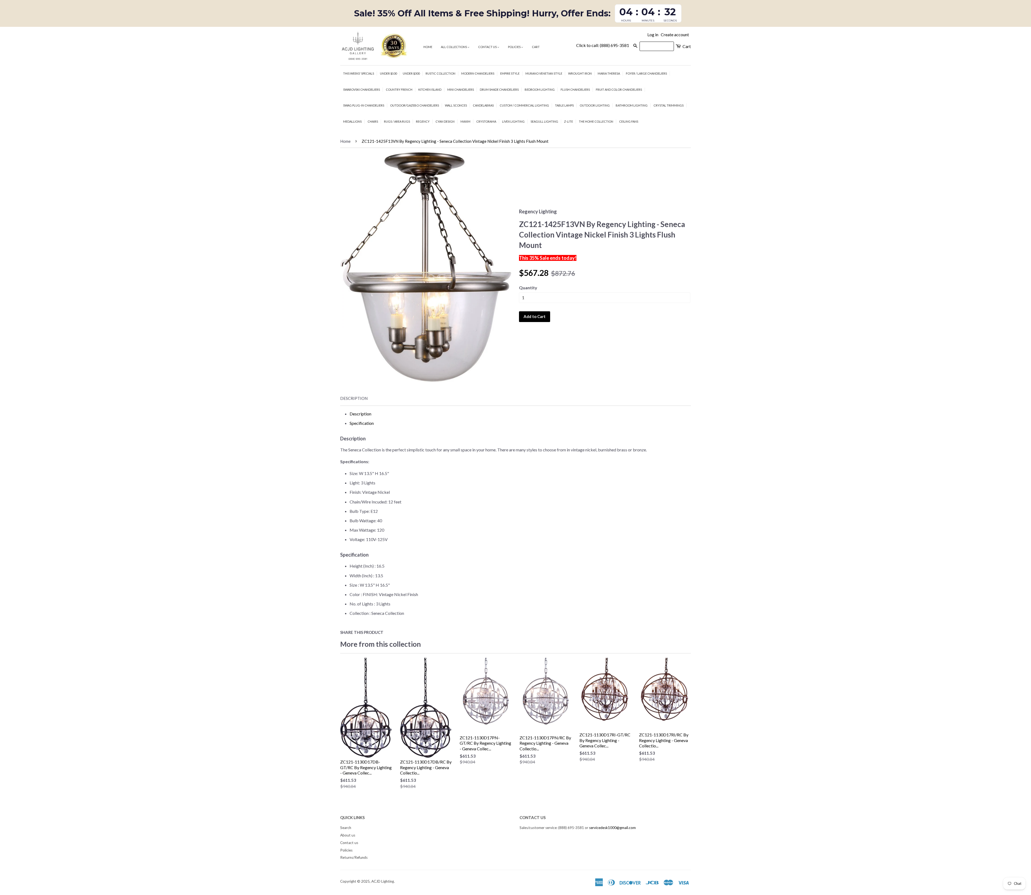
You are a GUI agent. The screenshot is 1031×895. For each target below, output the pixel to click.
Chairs (373, 121)
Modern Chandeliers (477, 73)
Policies (514, 47)
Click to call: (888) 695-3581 (602, 45)
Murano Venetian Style (543, 73)
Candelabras (483, 105)
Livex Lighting (513, 121)
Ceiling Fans (628, 121)
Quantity (528, 287)
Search (345, 827)
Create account (675, 34)
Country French (399, 89)
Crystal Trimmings (669, 105)
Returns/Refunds (354, 857)
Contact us (487, 47)
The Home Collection (596, 121)
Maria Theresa (609, 73)
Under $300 (411, 73)
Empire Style (510, 73)
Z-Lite (568, 121)
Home (427, 47)
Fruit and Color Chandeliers (619, 89)
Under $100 (388, 73)
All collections (454, 47)
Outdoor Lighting (595, 105)
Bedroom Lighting (540, 89)
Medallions (352, 121)
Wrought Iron (580, 73)
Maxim (465, 121)
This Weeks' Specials (358, 73)
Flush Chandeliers (575, 89)
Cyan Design (445, 121)
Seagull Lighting (544, 121)
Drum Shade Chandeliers (499, 89)
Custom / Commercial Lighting (524, 105)
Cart (536, 47)
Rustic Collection (440, 73)
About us (347, 835)
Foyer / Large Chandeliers (646, 73)
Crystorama (486, 121)
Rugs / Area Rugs (397, 121)
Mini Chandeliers (460, 89)
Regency (423, 121)
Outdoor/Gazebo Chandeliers (414, 105)
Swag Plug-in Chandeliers (363, 105)
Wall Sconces (456, 105)
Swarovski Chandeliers (361, 89)
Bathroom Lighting (632, 105)
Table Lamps (564, 105)
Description (354, 398)
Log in (652, 34)
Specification (362, 423)
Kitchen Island (429, 89)
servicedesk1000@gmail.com (612, 827)
